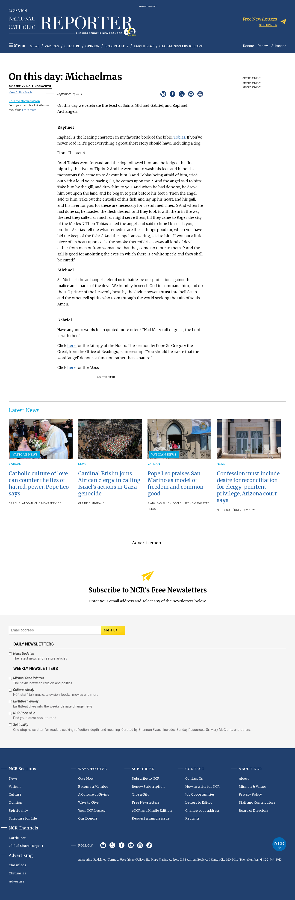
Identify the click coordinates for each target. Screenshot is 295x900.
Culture (72, 46)
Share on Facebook (172, 94)
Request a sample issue (151, 818)
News (35, 46)
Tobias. (180, 137)
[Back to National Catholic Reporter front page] (72, 26)
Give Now (86, 778)
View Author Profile (20, 92)
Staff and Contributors (257, 802)
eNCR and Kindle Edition (152, 810)
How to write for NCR (202, 787)
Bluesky (103, 845)
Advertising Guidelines (92, 859)
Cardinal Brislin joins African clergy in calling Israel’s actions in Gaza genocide (109, 483)
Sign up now (268, 25)
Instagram (140, 845)
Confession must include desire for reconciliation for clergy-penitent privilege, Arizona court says (248, 487)
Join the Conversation (24, 101)
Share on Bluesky (163, 94)
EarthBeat (144, 46)
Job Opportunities (200, 794)
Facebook (121, 845)
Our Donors (87, 818)
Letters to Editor (198, 802)
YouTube (131, 845)
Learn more (29, 110)
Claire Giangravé (91, 503)
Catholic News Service (44, 503)
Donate (248, 46)
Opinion (92, 46)
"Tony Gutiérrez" (230, 510)
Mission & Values (252, 787)
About (244, 778)
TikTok (149, 845)
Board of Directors (253, 810)
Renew (263, 46)
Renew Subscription (148, 787)
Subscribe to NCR (145, 778)
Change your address (202, 810)
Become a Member (93, 787)
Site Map (151, 859)
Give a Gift (140, 794)
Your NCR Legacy (92, 810)
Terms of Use (116, 859)
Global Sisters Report (181, 46)
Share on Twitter (182, 94)
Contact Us (194, 778)
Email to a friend (191, 94)
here (72, 345)
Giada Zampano (159, 503)
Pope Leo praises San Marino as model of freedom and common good (176, 483)
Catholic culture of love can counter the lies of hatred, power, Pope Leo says (39, 483)
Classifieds (17, 865)
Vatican (52, 46)
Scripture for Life (23, 818)
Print (200, 94)
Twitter (112, 845)
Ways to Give (88, 802)
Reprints (192, 818)
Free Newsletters (145, 802)
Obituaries (17, 873)
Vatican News (25, 454)
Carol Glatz (18, 503)
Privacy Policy (250, 794)
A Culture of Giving (93, 794)
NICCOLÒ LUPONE (181, 503)
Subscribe (278, 46)
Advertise (16, 881)
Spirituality (117, 46)
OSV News (249, 510)
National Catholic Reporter (279, 844)
